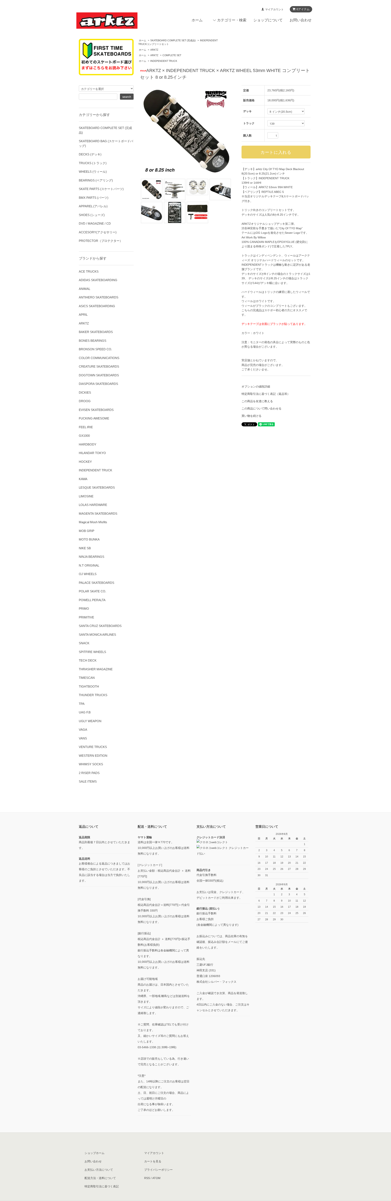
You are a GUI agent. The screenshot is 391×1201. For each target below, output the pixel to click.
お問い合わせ (301, 20)
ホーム (197, 20)
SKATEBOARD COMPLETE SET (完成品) (173, 40)
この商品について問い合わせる (261, 408)
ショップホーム (94, 1153)
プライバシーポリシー (158, 1169)
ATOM (156, 1178)
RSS (147, 1178)
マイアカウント (274, 9)
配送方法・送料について (100, 1178)
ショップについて (268, 20)
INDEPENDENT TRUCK (163, 61)
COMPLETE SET (172, 55)
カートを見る (152, 1161)
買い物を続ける (251, 415)
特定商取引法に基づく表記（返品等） (266, 393)
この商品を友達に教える (257, 401)
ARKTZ (154, 49)
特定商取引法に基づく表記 (102, 1186)
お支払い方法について (99, 1169)
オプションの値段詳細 (256, 386)
